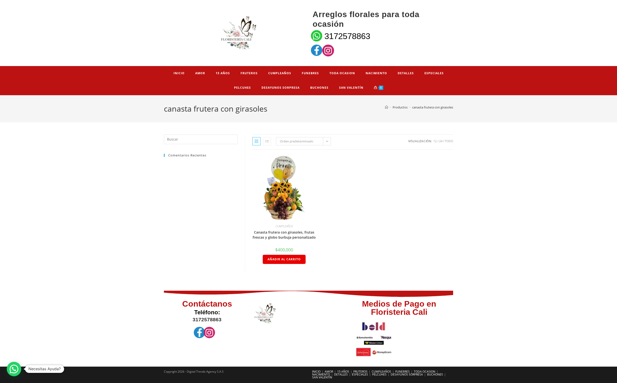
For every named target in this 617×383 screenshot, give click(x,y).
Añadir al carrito (284, 259)
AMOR (329, 372)
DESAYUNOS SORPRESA (407, 374)
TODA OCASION (424, 372)
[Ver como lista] (267, 141)
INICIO (316, 372)
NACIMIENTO (321, 374)
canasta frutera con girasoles (432, 107)
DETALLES (341, 374)
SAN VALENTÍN (322, 377)
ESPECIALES (360, 374)
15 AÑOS (343, 372)
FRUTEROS (360, 372)
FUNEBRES (402, 372)
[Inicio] (386, 107)
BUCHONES (435, 374)
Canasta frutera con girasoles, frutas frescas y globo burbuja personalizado (284, 235)
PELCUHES (379, 374)
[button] (14, 369)
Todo (449, 141)
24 (441, 141)
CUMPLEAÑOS (284, 226)
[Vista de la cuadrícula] (256, 141)
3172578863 (347, 36)
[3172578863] (316, 35)
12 (435, 141)
